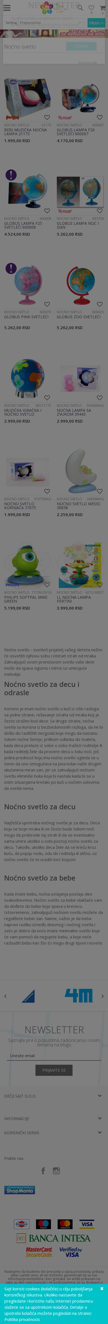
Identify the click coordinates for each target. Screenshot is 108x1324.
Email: (16, 57)
